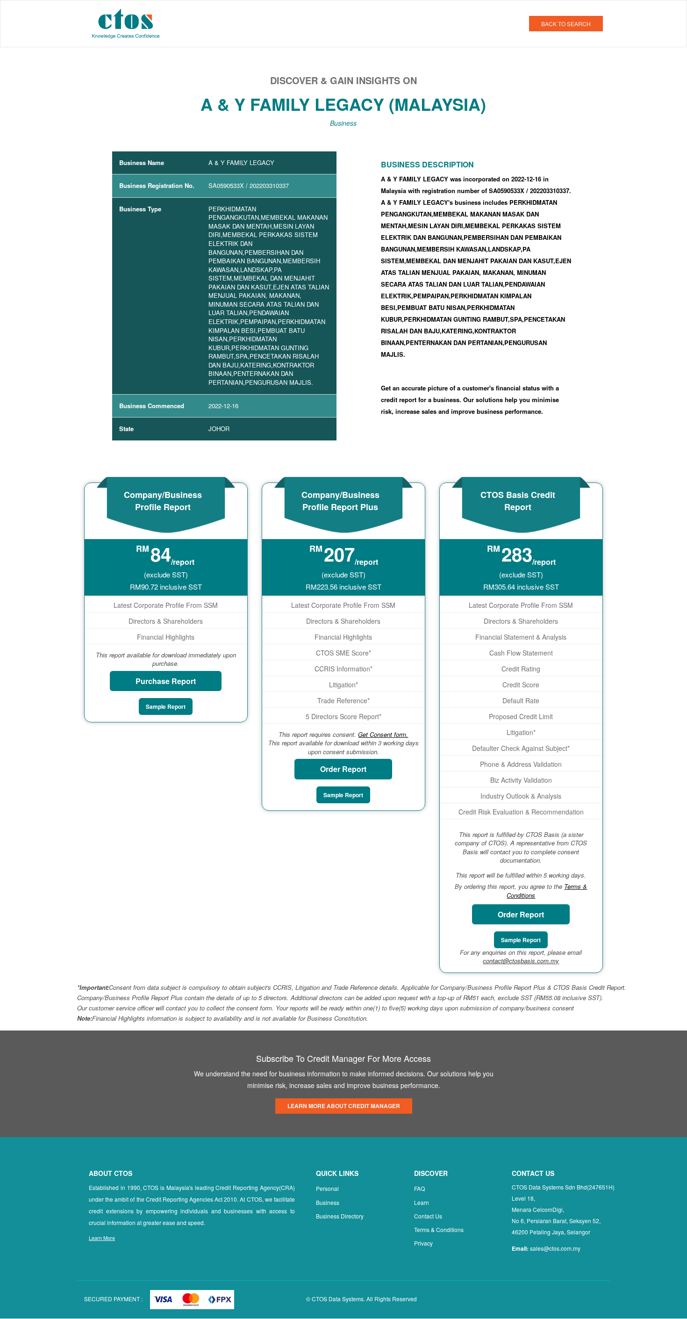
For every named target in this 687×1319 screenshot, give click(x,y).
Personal (327, 1188)
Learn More (102, 1237)
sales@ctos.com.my (555, 1248)
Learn (421, 1202)
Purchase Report (166, 681)
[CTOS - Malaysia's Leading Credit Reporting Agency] (129, 22)
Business (327, 1202)
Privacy (423, 1243)
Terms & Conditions (439, 1229)
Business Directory (340, 1216)
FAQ (419, 1188)
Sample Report (166, 706)
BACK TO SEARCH (566, 24)
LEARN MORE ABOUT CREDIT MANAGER (343, 1106)
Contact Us (428, 1216)
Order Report (343, 769)
